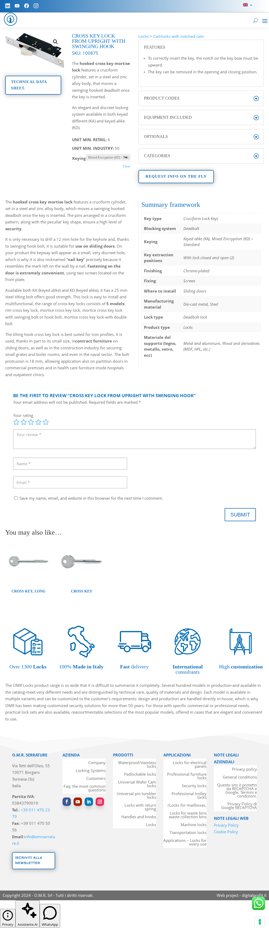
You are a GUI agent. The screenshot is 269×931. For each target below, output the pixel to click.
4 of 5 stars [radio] (38, 422)
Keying (79, 158)
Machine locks (193, 825)
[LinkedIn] (7, 5)
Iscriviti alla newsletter (28, 860)
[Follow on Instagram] (100, 801)
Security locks (194, 786)
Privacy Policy (226, 825)
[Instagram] (36, 5)
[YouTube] (17, 5)
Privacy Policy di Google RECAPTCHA (239, 806)
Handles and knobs (138, 817)
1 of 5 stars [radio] (16, 422)
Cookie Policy (226, 831)
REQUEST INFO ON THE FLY (176, 176)
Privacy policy (244, 769)
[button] (55, 42)
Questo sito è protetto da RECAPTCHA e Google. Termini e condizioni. (237, 791)
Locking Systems (91, 771)
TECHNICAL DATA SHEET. (29, 85)
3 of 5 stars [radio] (31, 422)
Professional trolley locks (189, 796)
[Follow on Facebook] (67, 801)
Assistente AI (28, 924)
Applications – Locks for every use (184, 842)
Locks (143, 36)
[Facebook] (26, 5)
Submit (240, 515)
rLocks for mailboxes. (187, 805)
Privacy (7, 924)
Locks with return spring (140, 807)
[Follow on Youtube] (78, 801)
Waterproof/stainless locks (137, 765)
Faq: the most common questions (85, 788)
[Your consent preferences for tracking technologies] (260, 922)
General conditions (240, 777)
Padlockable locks (140, 774)
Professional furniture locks (186, 776)
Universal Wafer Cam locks (137, 784)
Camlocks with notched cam (178, 36)
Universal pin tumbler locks (136, 796)
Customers (96, 778)
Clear (127, 166)
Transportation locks (188, 833)
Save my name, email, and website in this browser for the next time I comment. (91, 498)
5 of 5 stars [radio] (46, 422)
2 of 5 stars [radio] (23, 422)
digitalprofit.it (254, 895)
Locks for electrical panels (189, 765)
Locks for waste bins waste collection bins (187, 815)
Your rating (23, 415)
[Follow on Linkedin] (89, 801)
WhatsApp (50, 924)
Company (97, 763)
